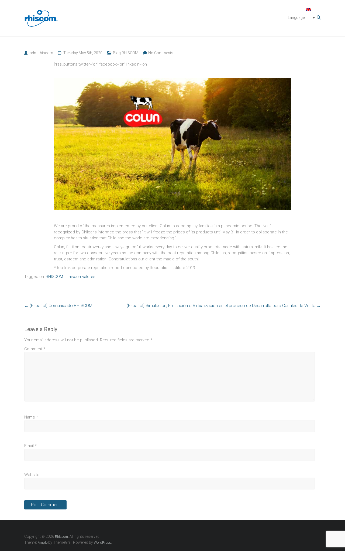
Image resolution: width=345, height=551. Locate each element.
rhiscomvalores (81, 276)
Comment (34, 348)
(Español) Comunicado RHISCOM (58, 305)
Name (31, 417)
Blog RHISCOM (125, 53)
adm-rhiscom (41, 53)
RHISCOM (54, 276)
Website (31, 474)
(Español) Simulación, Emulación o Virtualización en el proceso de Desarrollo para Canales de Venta (224, 305)
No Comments (160, 53)
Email (30, 445)
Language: (297, 17)
